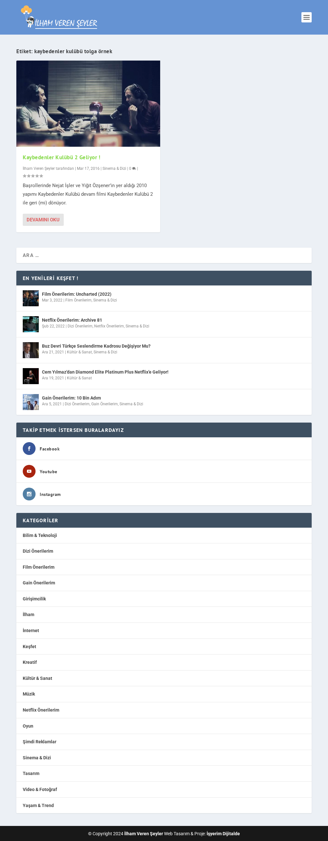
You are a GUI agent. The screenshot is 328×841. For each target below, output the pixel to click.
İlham (28, 614)
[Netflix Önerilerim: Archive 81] (31, 324)
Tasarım (31, 773)
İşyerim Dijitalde (223, 833)
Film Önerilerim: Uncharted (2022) (76, 294)
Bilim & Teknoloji (40, 535)
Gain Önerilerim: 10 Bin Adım (71, 397)
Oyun (28, 726)
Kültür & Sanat (79, 352)
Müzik (29, 694)
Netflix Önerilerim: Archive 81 (72, 320)
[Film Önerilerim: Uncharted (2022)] (31, 298)
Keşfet (29, 646)
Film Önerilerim (78, 300)
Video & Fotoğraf (40, 789)
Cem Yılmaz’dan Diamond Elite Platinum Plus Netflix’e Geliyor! (105, 372)
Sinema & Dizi (114, 168)
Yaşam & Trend (38, 805)
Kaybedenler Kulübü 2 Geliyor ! (61, 157)
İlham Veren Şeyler (39, 168)
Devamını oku (43, 220)
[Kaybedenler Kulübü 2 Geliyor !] (88, 104)
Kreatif (30, 662)
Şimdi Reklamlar (39, 741)
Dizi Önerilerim (80, 326)
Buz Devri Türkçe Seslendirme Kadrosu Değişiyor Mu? (96, 346)
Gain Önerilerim (104, 404)
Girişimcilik (34, 598)
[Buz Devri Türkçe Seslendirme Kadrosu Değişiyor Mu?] (31, 350)
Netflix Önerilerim (109, 326)
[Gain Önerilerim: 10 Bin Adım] (31, 402)
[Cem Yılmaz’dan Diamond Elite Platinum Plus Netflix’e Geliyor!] (31, 376)
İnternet (31, 630)
